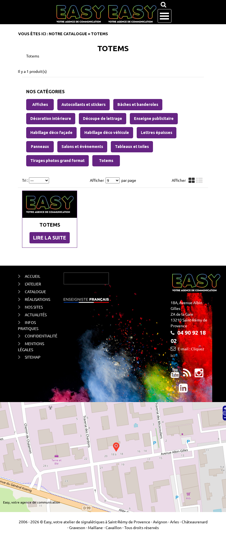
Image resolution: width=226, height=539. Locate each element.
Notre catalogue (68, 34)
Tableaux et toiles (132, 146)
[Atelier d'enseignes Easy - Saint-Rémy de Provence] (106, 14)
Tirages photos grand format (57, 160)
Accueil (32, 276)
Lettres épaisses (156, 132)
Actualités (35, 314)
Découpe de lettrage (102, 118)
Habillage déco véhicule (106, 132)
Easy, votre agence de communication (31, 502)
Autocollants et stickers (83, 104)
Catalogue (35, 291)
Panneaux (40, 146)
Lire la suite (49, 237)
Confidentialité (35, 335)
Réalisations (35, 299)
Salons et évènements (82, 146)
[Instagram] (199, 374)
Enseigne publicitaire (154, 118)
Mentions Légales (31, 346)
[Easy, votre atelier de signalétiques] (187, 374)
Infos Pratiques (28, 325)
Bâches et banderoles (137, 104)
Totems (106, 160)
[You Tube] (175, 374)
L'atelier (33, 283)
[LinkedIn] (183, 389)
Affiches (40, 104)
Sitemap (33, 356)
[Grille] (192, 180)
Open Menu (164, 16)
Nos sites (34, 306)
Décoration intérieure (50, 118)
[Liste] (200, 180)
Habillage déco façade (51, 132)
